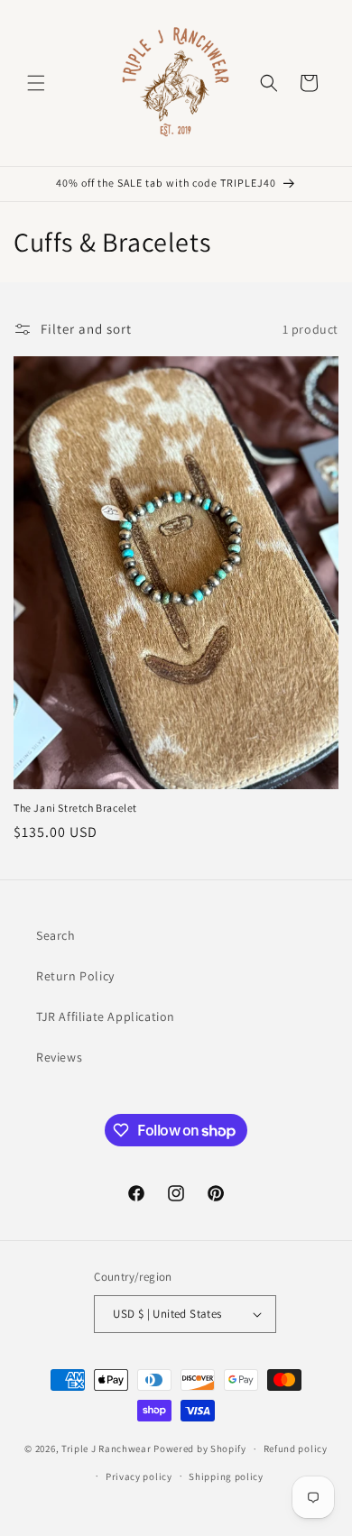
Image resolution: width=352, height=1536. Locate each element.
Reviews (59, 1057)
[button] (36, 83)
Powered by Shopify (199, 1448)
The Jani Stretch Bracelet (75, 807)
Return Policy (75, 976)
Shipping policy (226, 1476)
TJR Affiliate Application (105, 1016)
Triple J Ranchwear (106, 1448)
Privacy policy (139, 1476)
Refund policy (296, 1448)
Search (56, 935)
